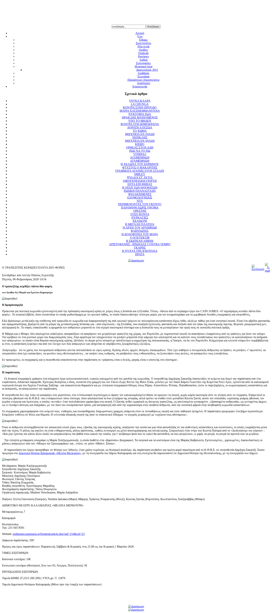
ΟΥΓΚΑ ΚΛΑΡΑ (139, 100)
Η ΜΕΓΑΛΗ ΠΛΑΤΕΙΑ (139, 224)
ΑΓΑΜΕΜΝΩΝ (140, 157)
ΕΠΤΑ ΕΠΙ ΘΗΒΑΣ (139, 184)
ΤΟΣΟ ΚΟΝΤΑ (139, 214)
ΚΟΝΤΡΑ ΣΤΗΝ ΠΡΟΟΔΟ (140, 107)
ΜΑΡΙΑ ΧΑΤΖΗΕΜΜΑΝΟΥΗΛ (140, 110)
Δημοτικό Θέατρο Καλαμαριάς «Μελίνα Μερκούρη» (50, 453)
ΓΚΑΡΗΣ (140, 247)
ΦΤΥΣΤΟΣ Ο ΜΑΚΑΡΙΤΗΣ (139, 167)
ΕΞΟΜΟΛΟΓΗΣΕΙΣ (139, 197)
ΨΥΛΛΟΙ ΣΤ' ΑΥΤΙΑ (140, 177)
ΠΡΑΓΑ (140, 254)
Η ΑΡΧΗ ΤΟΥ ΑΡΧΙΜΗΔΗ (140, 227)
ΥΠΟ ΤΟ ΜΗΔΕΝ (139, 120)
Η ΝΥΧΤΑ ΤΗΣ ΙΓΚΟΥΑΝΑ (139, 250)
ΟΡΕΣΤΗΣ (139, 210)
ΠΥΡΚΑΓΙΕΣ (139, 217)
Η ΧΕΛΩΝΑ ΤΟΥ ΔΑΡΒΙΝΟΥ (140, 164)
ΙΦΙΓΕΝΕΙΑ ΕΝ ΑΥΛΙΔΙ (140, 134)
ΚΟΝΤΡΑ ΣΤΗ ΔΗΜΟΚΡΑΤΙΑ (140, 124)
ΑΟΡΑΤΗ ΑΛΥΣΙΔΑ (139, 127)
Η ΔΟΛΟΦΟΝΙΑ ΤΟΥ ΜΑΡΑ (140, 234)
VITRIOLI (139, 154)
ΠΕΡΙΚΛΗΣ (139, 137)
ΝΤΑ (140, 200)
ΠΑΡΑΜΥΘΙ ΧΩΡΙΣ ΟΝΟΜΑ (140, 207)
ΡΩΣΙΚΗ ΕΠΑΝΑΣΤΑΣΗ (140, 190)
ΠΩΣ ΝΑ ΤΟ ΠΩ (139, 150)
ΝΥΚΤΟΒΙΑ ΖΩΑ (139, 114)
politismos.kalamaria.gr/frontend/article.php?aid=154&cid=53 (49, 534)
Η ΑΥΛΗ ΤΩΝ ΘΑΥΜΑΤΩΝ (139, 187)
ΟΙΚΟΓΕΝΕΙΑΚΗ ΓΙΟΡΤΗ (140, 180)
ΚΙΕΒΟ (139, 144)
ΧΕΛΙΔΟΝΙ (139, 220)
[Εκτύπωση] (258, 269)
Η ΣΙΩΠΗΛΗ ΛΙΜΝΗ (139, 240)
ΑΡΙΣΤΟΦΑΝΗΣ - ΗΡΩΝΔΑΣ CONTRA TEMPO (139, 244)
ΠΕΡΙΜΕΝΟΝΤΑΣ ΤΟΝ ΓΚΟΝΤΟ (139, 204)
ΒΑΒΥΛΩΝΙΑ (140, 230)
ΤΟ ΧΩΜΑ (140, 130)
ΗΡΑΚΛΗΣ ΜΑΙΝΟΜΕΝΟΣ (140, 117)
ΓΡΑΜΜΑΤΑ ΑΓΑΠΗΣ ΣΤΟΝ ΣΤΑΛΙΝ (139, 170)
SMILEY (139, 174)
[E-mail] (267, 270)
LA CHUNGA (140, 104)
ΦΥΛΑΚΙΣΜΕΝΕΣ (139, 194)
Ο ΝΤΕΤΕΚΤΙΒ (140, 237)
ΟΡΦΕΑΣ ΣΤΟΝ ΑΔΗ (139, 147)
